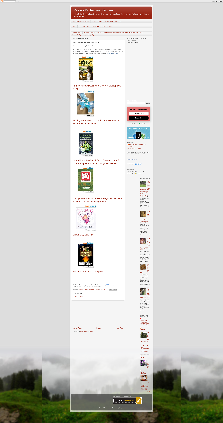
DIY (121, 21)
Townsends (144, 320)
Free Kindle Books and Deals (81, 21)
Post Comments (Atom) (86, 331)
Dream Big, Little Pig (83, 234)
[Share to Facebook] (115, 290)
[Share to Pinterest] (116, 290)
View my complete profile (134, 148)
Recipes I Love (77, 32)
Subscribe (139, 118)
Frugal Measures (143, 358)
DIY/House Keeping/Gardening (92, 32)
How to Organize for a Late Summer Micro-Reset (145, 351)
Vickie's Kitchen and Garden (93, 10)
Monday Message (148, 364)
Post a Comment (79, 296)
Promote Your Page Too (132, 159)
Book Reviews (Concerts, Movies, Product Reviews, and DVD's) (122, 32)
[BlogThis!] (111, 290)
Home (74, 26)
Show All (148, 391)
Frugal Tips (92, 35)
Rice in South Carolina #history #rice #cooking (145, 323)
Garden (100, 21)
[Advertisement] (98, 314)
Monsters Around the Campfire (88, 271)
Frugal (93, 21)
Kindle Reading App (112, 53)
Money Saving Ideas (111, 21)
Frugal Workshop (144, 373)
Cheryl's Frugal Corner (145, 330)
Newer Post (77, 328)
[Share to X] (113, 290)
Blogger (121, 407)
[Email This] (110, 290)
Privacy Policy (96, 26)
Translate (140, 173)
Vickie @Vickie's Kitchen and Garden (137, 145)
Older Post (119, 328)
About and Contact (84, 26)
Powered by (134, 123)
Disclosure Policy (108, 26)
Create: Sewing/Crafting (79, 35)
